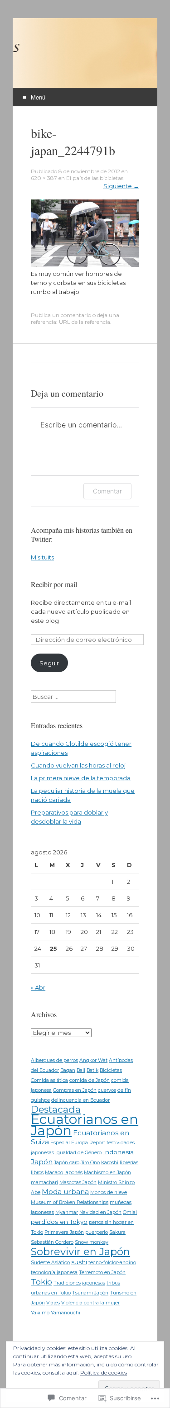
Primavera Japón (64, 1232)
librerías (129, 1163)
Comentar (107, 491)
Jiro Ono (90, 1163)
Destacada (56, 1109)
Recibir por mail (54, 584)
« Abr (38, 987)
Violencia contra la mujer (90, 1303)
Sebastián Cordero (52, 1242)
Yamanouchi (65, 1313)
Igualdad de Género (78, 1153)
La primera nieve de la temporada (81, 778)
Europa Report (88, 1143)
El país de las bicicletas (94, 178)
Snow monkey (91, 1242)
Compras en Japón (75, 1090)
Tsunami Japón (90, 1293)
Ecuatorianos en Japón (84, 1124)
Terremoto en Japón (102, 1272)
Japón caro (66, 1163)
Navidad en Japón (100, 1212)
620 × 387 (44, 178)
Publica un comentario (61, 315)
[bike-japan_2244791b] (85, 264)
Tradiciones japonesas (79, 1283)
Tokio (41, 1281)
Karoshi (109, 1163)
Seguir (49, 663)
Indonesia (118, 1152)
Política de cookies (103, 1372)
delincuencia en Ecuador (80, 1100)
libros (37, 1173)
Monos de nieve (108, 1192)
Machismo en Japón (107, 1173)
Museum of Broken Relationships (69, 1202)
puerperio (96, 1232)
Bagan (67, 1070)
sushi (79, 1262)
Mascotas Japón (78, 1182)
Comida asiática (49, 1080)
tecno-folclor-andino (112, 1263)
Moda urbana (65, 1191)
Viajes (53, 1303)
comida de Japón (89, 1080)
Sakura (117, 1232)
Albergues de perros (54, 1060)
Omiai (130, 1212)
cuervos (107, 1090)
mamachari (44, 1182)
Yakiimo (40, 1313)
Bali (81, 1070)
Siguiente (121, 186)
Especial (60, 1143)
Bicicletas (111, 1070)
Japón (42, 1161)
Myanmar (66, 1212)
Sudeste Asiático (50, 1263)
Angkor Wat (93, 1060)
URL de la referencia (84, 321)
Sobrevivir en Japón (80, 1251)
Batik (92, 1070)
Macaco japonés (64, 1173)
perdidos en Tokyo (59, 1221)
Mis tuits (42, 557)
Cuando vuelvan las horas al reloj (78, 765)
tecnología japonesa (54, 1272)
